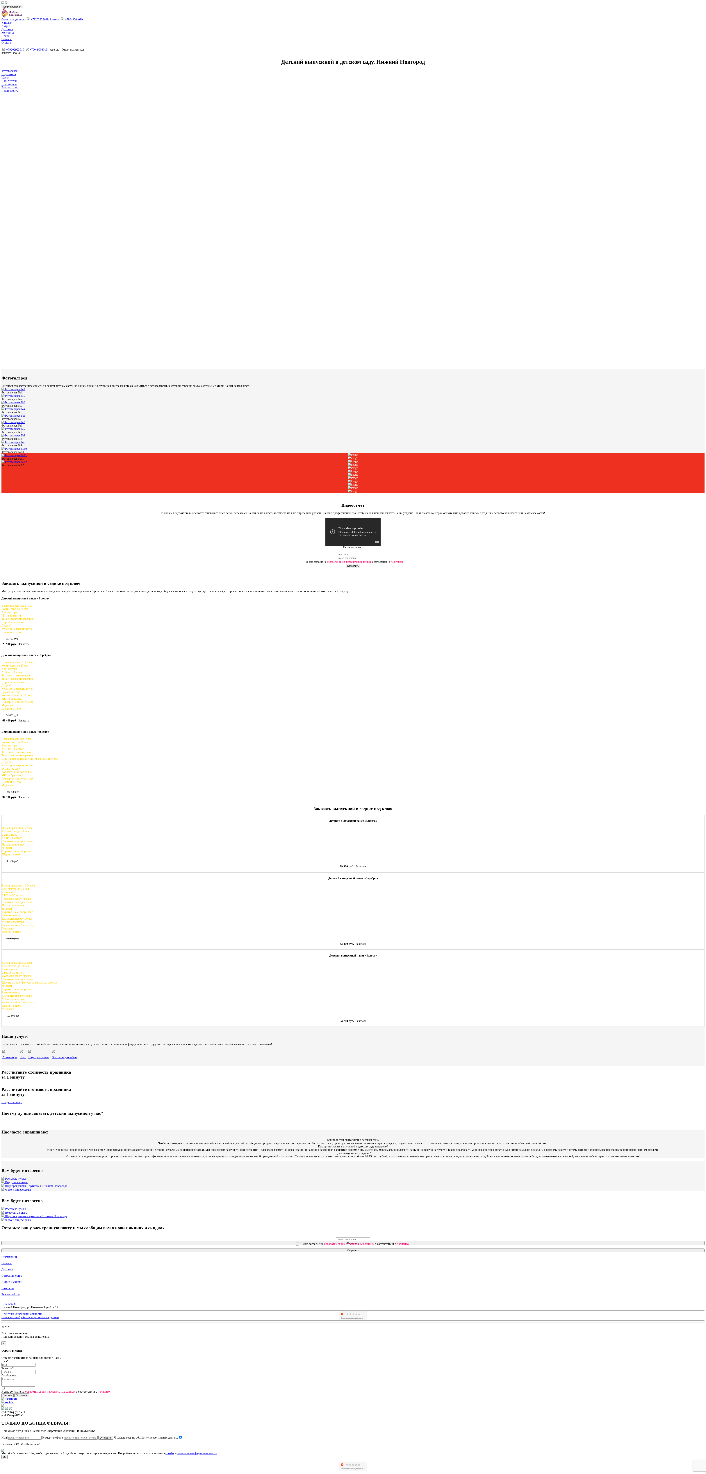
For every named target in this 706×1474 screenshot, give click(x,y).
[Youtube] (7, 1402)
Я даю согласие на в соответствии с (354, 561)
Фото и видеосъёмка (17, 1189)
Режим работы (10, 1294)
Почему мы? (9, 84)
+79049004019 (38, 49)
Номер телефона (52, 1437)
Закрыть (7, 1395)
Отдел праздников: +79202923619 (25, 19)
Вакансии (7, 1288)
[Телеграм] (1, 45)
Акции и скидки (11, 1281)
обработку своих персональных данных (349, 561)
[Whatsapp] (2, 45)
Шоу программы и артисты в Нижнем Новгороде (35, 1186)
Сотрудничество (11, 1275)
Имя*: (5, 1361)
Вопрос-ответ (10, 87)
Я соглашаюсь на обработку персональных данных (146, 1437)
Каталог (6, 22)
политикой (397, 561)
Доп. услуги (9, 80)
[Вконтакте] (3, 45)
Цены (5, 77)
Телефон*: (7, 1368)
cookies (169, 1453)
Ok (4, 1457)
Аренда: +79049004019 (66, 19)
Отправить (353, 566)
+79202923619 (15, 49)
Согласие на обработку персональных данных (30, 1317)
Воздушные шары (16, 1182)
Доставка (7, 29)
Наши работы (10, 90)
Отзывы (6, 39)
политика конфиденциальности (197, 1453)
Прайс (5, 35)
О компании (9, 1256)
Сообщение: (9, 1375)
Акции (5, 26)
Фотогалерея (9, 70)
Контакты (7, 32)
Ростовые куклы (15, 1178)
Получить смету (11, 1102)
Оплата (6, 42)
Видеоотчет (8, 74)
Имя (4, 1437)
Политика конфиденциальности (21, 1313)
